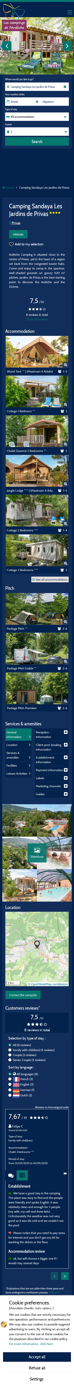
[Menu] (69, 12)
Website (18, 234)
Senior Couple (29, 1060)
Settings (37, 1378)
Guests (8, 124)
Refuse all (37, 1367)
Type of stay (11, 109)
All (22, 1045)
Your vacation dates (14, 94)
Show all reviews (37, 319)
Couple (24, 1055)
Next (67, 45)
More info (54, 1292)
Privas (15, 223)
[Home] (14, 10)
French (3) (26, 1079)
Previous (6, 45)
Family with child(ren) (33, 1050)
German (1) (27, 1090)
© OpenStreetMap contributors (48, 984)
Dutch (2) (26, 1095)
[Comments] (11, 1175)
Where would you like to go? (19, 79)
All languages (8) (27, 1074)
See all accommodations (52, 579)
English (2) (26, 1084)
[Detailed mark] (22, 1175)
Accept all (37, 1356)
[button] (37, 944)
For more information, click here (31, 1344)
